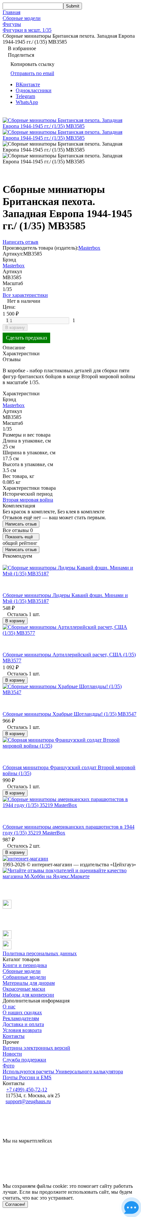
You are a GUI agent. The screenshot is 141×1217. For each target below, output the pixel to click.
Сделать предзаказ (26, 337)
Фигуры (12, 24)
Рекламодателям (21, 1018)
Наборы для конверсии (28, 995)
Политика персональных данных (40, 953)
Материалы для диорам (29, 983)
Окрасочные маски (24, 989)
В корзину (15, 327)
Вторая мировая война (28, 500)
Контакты (14, 1036)
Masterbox (89, 248)
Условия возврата (22, 1030)
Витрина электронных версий (36, 1048)
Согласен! (15, 1204)
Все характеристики (25, 295)
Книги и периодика (25, 965)
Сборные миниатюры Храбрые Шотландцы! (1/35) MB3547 (69, 714)
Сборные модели (22, 18)
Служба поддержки (24, 1059)
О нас (9, 1006)
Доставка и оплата (23, 1024)
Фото (8, 1065)
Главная (11, 12)
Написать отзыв (21, 524)
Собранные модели (24, 977)
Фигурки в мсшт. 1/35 (27, 30)
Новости (12, 1054)
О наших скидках (22, 1012)
